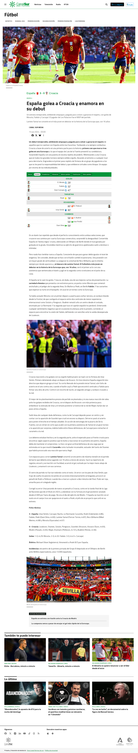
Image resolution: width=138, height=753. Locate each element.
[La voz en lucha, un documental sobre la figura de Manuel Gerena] (113, 693)
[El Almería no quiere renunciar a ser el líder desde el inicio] (113, 649)
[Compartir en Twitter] (36, 135)
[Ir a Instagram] (15, 733)
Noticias (37, 4)
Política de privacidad (51, 750)
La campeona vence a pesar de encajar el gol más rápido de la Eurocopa (60, 623)
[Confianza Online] (130, 741)
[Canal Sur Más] (117, 4)
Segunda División (49, 21)
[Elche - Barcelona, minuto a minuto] (25, 649)
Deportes (8, 21)
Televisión (48, 4)
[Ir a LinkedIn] (20, 733)
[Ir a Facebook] (6, 733)
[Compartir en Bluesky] (40, 135)
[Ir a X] (10, 733)
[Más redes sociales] (43, 135)
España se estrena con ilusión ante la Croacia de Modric (54, 618)
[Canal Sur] (19, 4)
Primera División (34, 21)
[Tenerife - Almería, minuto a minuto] (69, 649)
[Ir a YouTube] (25, 733)
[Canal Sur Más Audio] (130, 4)
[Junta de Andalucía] (120, 741)
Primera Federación (65, 21)
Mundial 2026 (20, 21)
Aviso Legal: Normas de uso (35, 750)
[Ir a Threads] (34, 733)
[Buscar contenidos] (106, 4)
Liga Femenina (80, 21)
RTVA (66, 4)
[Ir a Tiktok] (29, 733)
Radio (58, 4)
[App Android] (53, 733)
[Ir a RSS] (39, 733)
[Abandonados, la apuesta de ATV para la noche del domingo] (25, 693)
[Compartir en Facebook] (32, 135)
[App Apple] (48, 733)
